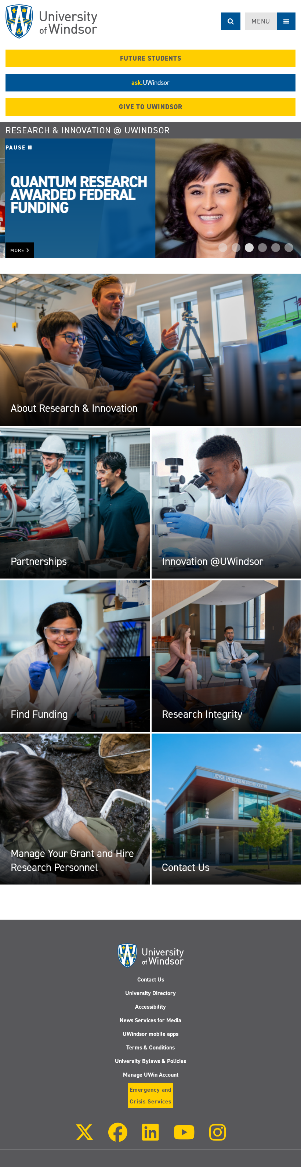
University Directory (150, 993)
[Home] (51, 21)
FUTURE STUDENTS (150, 58)
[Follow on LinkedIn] (150, 1137)
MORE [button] (18, 250)
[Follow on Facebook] (118, 1137)
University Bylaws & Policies (150, 1061)
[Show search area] (230, 21)
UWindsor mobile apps (150, 1034)
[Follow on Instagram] (218, 1137)
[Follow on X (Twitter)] (84, 1137)
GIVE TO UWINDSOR (150, 106)
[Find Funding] (75, 656)
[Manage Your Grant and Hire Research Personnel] (75, 809)
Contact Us (150, 979)
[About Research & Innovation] (150, 349)
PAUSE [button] (17, 147)
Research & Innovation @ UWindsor (88, 130)
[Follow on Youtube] (184, 1137)
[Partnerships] (75, 503)
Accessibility (150, 1007)
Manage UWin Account (150, 1074)
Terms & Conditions (150, 1047)
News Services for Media (150, 1020)
